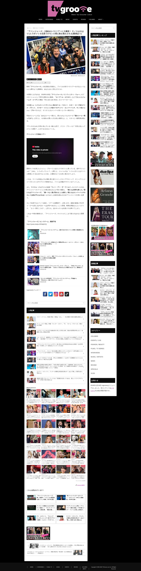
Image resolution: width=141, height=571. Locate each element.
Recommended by (79, 480)
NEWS (40, 79)
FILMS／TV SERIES (32, 79)
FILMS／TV (49, 567)
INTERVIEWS (40, 567)
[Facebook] (45, 294)
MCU (29, 82)
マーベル (48, 82)
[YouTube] (61, 294)
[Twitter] (50, 294)
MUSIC (58, 567)
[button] (84, 303)
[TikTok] (66, 294)
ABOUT (84, 568)
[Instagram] (56, 294)
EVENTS (67, 567)
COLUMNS (84, 567)
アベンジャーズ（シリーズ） (38, 82)
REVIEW (76, 567)
